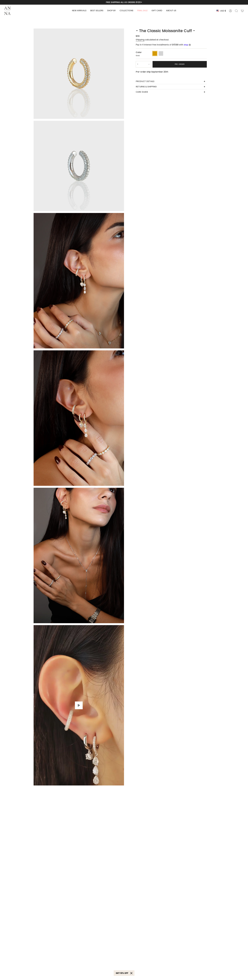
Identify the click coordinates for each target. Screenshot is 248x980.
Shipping (140, 39)
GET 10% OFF (122, 973)
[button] (111, 11)
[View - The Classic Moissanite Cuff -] (79, 705)
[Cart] (242, 11)
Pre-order (180, 64)
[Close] (131, 973)
